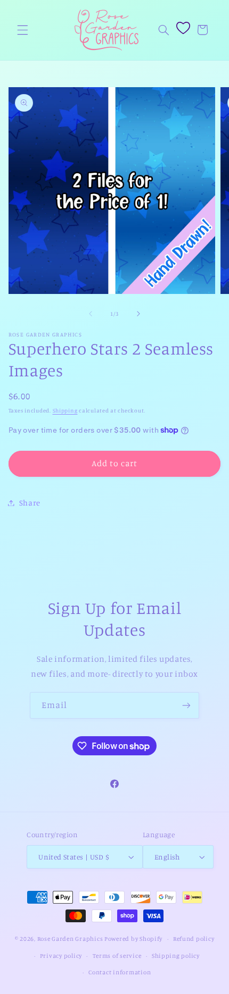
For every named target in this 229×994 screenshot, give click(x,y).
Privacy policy (61, 955)
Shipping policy (176, 955)
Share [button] (29, 502)
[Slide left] (90, 313)
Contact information (119, 972)
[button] (22, 30)
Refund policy (194, 938)
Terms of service (117, 955)
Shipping (65, 410)
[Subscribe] (186, 705)
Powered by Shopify (133, 938)
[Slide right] (138, 313)
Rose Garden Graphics (70, 938)
